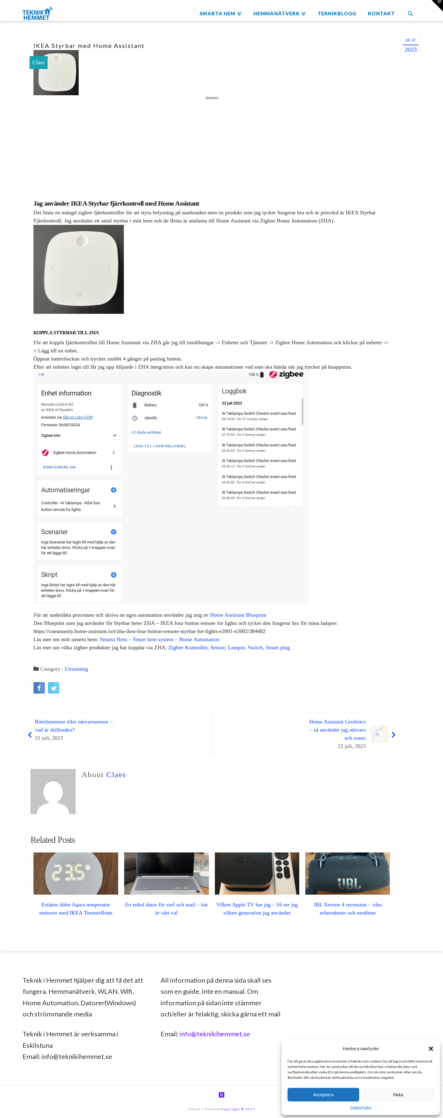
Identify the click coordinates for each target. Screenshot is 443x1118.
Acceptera (323, 1094)
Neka (398, 1094)
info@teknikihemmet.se (215, 1034)
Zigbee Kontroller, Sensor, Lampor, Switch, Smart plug (229, 647)
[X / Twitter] (221, 1095)
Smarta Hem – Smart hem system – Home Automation (159, 639)
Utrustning (76, 669)
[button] (431, 1049)
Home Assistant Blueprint (238, 615)
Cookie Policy (361, 1107)
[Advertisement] (211, 146)
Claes (39, 62)
